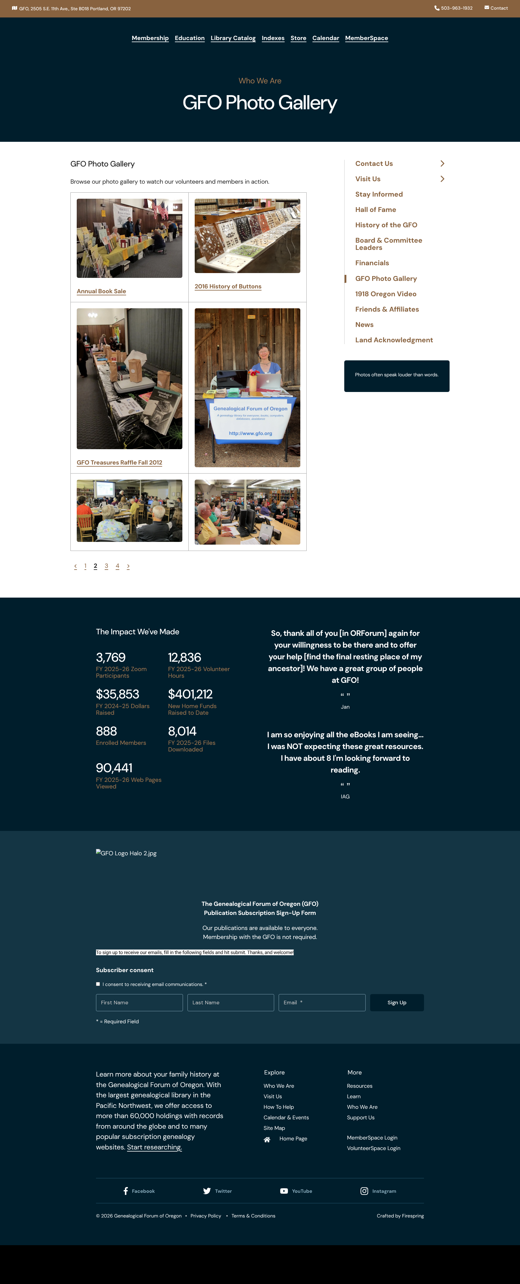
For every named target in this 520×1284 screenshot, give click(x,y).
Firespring (413, 1216)
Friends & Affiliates (387, 310)
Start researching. (154, 1147)
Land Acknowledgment (394, 340)
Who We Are (279, 1086)
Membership (150, 38)
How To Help (279, 1107)
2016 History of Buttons (228, 287)
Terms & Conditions (253, 1216)
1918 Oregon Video (385, 294)
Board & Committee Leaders (388, 244)
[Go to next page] (128, 566)
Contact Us (374, 164)
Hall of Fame (375, 210)
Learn (354, 1096)
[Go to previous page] (75, 566)
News (364, 325)
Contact (499, 8)
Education (190, 38)
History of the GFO (386, 225)
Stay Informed (379, 195)
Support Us (360, 1117)
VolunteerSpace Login (373, 1148)
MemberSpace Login (372, 1137)
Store (299, 38)
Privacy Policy (205, 1216)
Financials (372, 263)
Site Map (274, 1128)
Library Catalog (233, 38)
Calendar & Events (286, 1117)
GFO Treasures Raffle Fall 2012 (119, 463)
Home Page (293, 1138)
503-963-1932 (457, 8)
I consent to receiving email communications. (154, 984)
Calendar (325, 38)
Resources (360, 1086)
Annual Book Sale (101, 291)
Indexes (273, 38)
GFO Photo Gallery (386, 279)
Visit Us (368, 179)
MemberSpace (366, 38)
